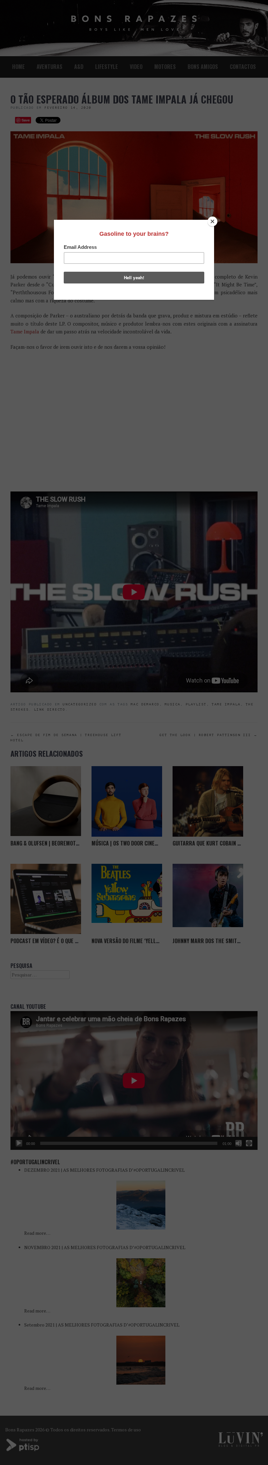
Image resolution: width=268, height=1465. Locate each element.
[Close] (212, 221)
